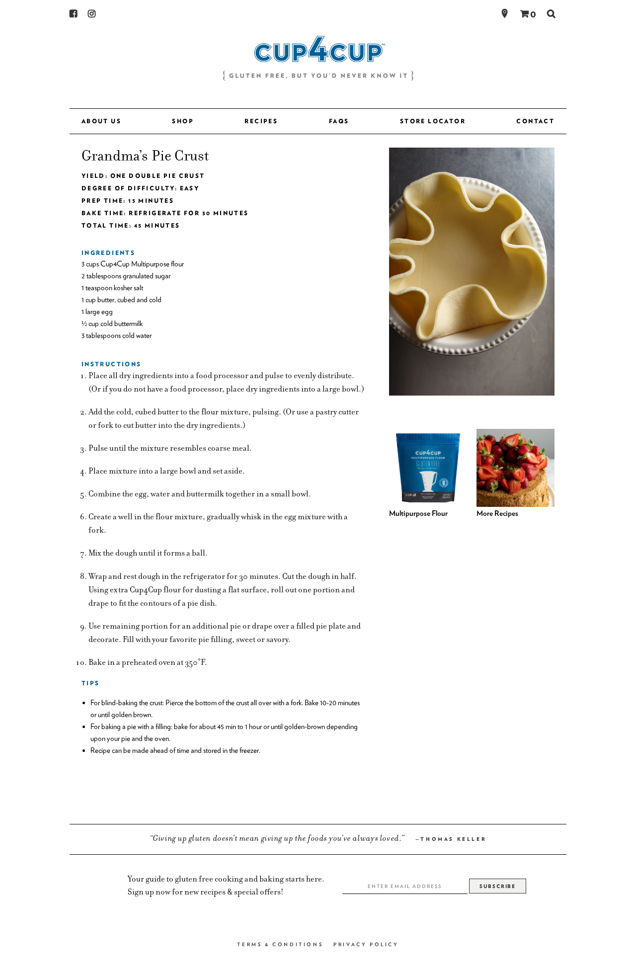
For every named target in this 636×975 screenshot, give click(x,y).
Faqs (339, 121)
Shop (183, 121)
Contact (535, 121)
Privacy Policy (365, 944)
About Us (101, 121)
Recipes (261, 121)
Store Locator (433, 121)
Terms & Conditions (280, 944)
